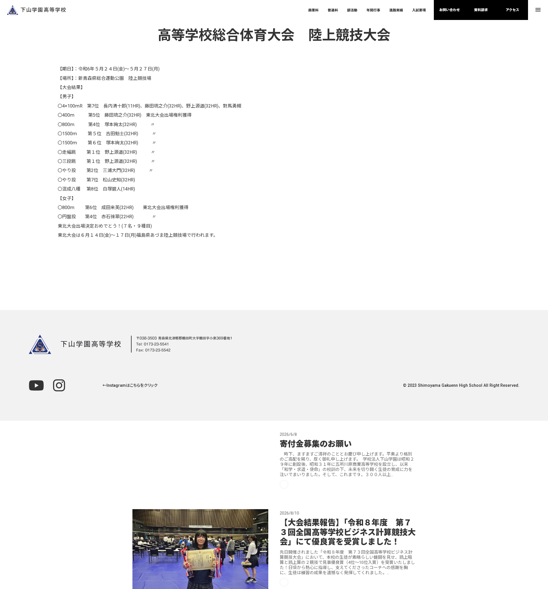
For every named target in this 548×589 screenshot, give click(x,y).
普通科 (333, 10)
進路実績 (396, 10)
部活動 (352, 10)
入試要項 (419, 10)
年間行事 (373, 10)
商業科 (313, 10)
